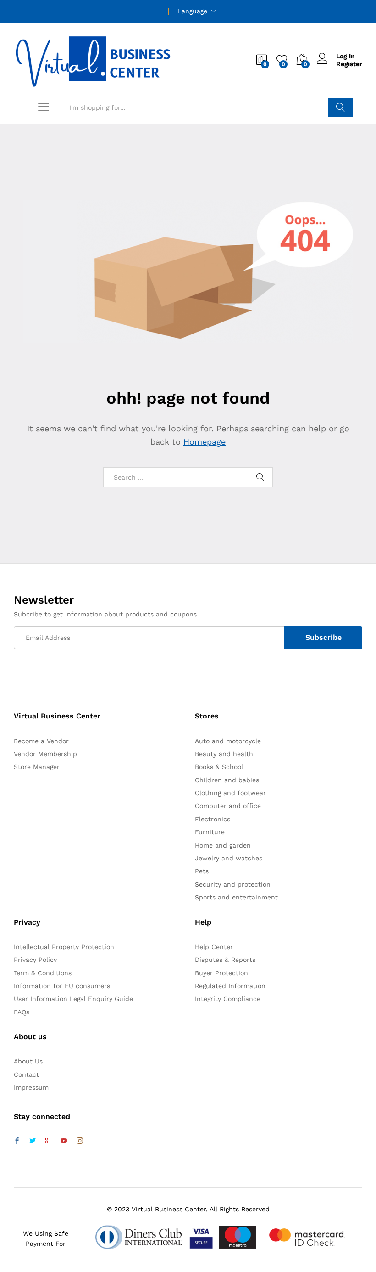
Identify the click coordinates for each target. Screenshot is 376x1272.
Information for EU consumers (62, 985)
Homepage (204, 442)
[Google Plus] (48, 1141)
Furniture (210, 832)
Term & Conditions (43, 973)
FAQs (21, 1012)
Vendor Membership (45, 754)
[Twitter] (32, 1141)
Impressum (31, 1087)
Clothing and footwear (230, 793)
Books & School (219, 766)
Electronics (212, 819)
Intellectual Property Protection (64, 946)
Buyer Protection (221, 973)
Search (340, 107)
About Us (28, 1061)
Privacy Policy (35, 959)
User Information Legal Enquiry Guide (73, 998)
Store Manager (37, 766)
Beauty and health (224, 754)
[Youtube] (64, 1141)
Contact (26, 1074)
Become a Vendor (41, 741)
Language (192, 11)
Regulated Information (230, 985)
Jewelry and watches (228, 858)
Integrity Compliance (227, 998)
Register (349, 64)
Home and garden (223, 845)
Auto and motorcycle (228, 741)
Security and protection (233, 884)
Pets (202, 871)
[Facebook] (17, 1141)
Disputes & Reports (225, 959)
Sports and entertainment (236, 897)
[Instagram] (80, 1141)
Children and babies (227, 780)
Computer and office (228, 805)
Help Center (214, 946)
